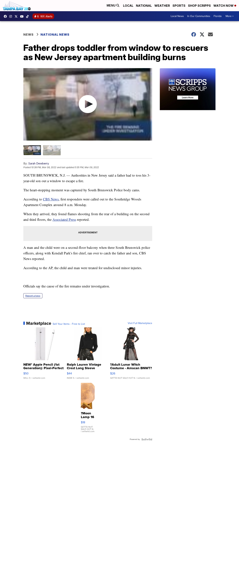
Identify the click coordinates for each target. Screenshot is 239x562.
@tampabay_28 (28, 16)
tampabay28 (17, 16)
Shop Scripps (199, 5)
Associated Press (64, 219)
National (144, 5)
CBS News (51, 199)
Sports (179, 5)
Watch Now (223, 5)
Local (128, 5)
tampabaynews (6, 16)
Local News (177, 16)
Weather (162, 5)
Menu (111, 5)
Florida (217, 16)
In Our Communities (198, 16)
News (28, 34)
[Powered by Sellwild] (146, 439)
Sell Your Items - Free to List (69, 324)
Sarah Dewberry (38, 163)
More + (230, 16)
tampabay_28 (11, 16)
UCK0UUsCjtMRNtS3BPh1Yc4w (22, 16)
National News (55, 34)
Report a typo (32, 295)
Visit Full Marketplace (140, 323)
